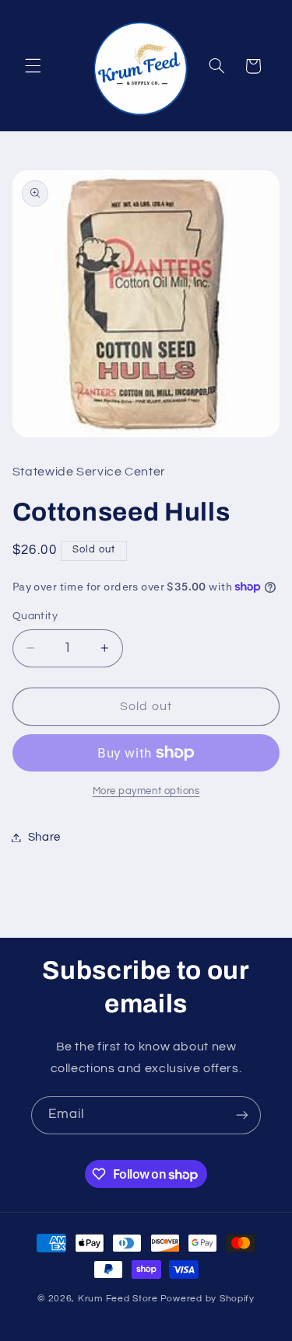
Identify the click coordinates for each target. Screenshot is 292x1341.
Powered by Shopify (207, 1298)
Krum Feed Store (118, 1298)
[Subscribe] (242, 1115)
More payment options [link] (146, 791)
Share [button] (44, 837)
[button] (33, 66)
